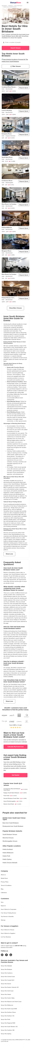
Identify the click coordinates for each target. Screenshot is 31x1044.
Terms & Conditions (6, 885)
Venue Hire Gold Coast (7, 991)
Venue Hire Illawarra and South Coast (11, 1001)
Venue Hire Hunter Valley (7, 998)
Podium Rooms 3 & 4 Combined (8, 297)
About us (3, 874)
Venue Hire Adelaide (6, 965)
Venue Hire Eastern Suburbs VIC (10, 987)
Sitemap (3, 920)
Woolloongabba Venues (10, 841)
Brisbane (11, 5)
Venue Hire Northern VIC (7, 1016)
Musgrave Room (6, 251)
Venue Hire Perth (5, 1019)
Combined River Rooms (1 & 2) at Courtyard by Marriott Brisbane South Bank (9, 87)
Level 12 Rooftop (7, 110)
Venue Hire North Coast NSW (9, 1008)
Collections (4, 892)
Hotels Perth (6, 856)
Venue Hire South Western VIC (9, 1026)
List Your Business (6, 937)
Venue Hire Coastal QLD (7, 980)
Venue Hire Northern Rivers (8, 1012)
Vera (2, 902)
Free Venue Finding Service (8, 913)
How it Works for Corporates (8, 909)
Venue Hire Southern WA (7, 1030)
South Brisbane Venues (10, 834)
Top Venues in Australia (7, 916)
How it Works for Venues (7, 929)
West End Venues (8, 838)
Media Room (4, 878)
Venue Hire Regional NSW (8, 1023)
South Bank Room (7, 157)
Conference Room (7, 180)
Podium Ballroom (7, 227)
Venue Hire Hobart (6, 994)
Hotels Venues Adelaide (10, 862)
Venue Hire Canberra (6, 973)
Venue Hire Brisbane (6, 969)
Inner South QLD (18, 5)
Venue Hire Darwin (6, 983)
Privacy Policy (4, 882)
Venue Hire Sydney (6, 1033)
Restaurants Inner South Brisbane (13, 826)
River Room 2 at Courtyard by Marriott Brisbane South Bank (9, 274)
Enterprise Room (7, 134)
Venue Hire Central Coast (8, 976)
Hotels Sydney (7, 859)
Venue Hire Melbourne (7, 1005)
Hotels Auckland (8, 849)
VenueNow (4, 5)
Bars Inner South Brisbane (11, 823)
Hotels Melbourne (8, 852)
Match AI (3, 905)
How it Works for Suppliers (8, 933)
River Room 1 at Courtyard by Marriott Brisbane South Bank (9, 204)
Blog (2, 889)
